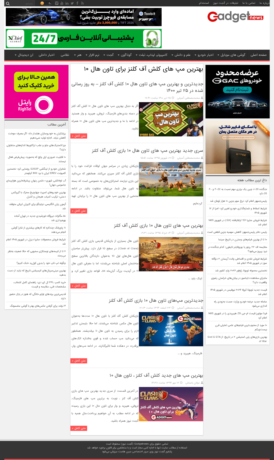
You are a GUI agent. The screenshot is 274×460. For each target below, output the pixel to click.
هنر (79, 55)
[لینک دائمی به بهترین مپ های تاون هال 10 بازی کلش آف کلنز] (171, 271)
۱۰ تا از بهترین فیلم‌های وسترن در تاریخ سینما (242, 240)
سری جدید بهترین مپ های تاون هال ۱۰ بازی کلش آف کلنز (147, 150)
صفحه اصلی (259, 55)
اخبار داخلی (46, 55)
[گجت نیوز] (235, 24)
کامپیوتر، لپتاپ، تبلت (153, 55)
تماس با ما (249, 3)
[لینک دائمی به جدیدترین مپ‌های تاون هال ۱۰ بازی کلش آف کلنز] (171, 346)
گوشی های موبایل (233, 55)
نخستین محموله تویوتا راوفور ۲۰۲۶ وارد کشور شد (241, 271)
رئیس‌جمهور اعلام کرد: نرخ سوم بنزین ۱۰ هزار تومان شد (238, 201)
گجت (110, 55)
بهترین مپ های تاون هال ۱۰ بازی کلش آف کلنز (158, 225)
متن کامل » (79, 136)
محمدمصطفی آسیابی (188, 98)
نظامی (65, 55)
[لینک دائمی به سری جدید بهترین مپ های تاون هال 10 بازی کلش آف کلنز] (171, 196)
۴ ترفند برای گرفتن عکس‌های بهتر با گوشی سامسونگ (38, 306)
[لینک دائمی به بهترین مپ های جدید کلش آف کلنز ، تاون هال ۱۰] (171, 421)
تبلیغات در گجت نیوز (225, 3)
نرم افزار (94, 55)
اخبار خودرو (205, 55)
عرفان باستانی (192, 383)
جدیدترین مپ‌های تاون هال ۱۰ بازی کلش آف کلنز (156, 300)
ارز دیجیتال (25, 55)
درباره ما (265, 3)
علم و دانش (183, 55)
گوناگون (126, 55)
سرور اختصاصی (140, 452)
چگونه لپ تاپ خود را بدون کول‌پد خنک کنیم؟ (41, 263)
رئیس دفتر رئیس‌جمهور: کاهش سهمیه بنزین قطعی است (237, 232)
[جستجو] (7, 3)
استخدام (204, 3)
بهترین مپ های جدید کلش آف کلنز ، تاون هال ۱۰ (156, 375)
